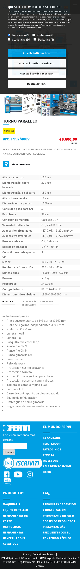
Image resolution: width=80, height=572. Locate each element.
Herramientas (13, 532)
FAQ (46, 492)
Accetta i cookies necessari (36, 73)
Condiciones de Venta (44, 554)
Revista (48, 455)
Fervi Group (51, 444)
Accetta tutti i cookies (36, 53)
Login (47, 472)
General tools (14, 538)
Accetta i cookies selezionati (36, 63)
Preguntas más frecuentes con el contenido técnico (57, 532)
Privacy (27, 554)
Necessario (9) (20, 35)
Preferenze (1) (45, 35)
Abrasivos (10, 544)
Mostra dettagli (36, 84)
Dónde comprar (20, 164)
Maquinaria (11, 504)
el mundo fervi (57, 426)
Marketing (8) (46, 39)
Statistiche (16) (21, 39)
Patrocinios (52, 449)
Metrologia (12, 527)
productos (13, 492)
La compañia (52, 438)
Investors (50, 461)
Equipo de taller (15, 510)
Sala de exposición (57, 466)
